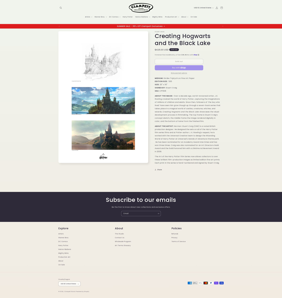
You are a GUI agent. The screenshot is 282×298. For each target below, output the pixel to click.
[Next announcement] (222, 26)
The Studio (119, 234)
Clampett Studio (70, 291)
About (60, 261)
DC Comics (63, 241)
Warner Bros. (63, 238)
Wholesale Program (123, 241)
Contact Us (119, 238)
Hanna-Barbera (64, 249)
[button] (60, 7)
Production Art (64, 257)
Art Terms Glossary (123, 245)
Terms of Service (179, 241)
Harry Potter (63, 245)
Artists (61, 234)
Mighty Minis (63, 253)
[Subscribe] (158, 213)
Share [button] (159, 170)
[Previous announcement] (59, 26)
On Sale (61, 265)
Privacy (174, 238)
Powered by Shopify (82, 291)
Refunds (175, 234)
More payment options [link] (179, 73)
